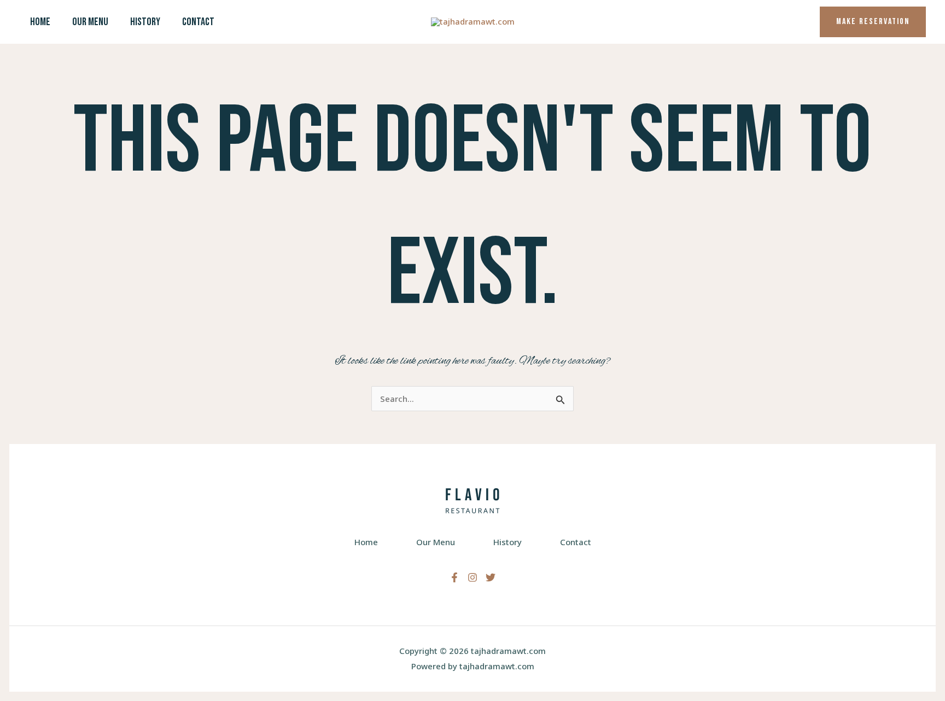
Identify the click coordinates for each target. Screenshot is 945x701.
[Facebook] (454, 577)
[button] (873, 22)
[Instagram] (472, 577)
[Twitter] (490, 577)
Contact (198, 21)
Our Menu (90, 21)
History (145, 21)
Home (40, 21)
